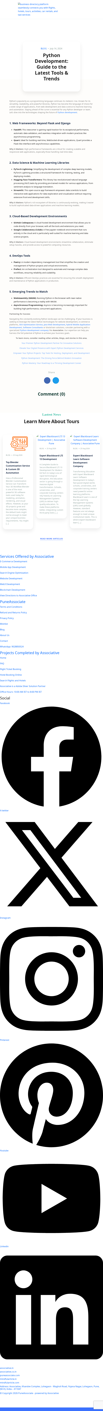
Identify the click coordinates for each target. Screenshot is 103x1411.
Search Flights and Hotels (13, 680)
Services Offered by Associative (27, 556)
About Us (4, 635)
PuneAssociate (12, 601)
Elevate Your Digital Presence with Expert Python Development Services (52, 348)
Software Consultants (33, 327)
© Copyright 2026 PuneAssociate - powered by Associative (29, 1393)
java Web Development (54, 324)
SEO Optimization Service (31, 324)
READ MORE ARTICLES (51, 538)
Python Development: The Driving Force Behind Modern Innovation (51, 358)
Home (3, 657)
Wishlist (4, 623)
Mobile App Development (13, 567)
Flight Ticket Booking (10, 669)
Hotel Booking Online (11, 674)
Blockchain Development (12, 589)
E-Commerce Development (13, 561)
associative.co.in (8, 1371)
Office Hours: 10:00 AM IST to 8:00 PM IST (21, 691)
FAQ (2, 663)
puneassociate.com (10, 1375)
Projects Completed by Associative (29, 652)
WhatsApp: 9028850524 (12, 646)
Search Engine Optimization (14, 572)
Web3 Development (10, 584)
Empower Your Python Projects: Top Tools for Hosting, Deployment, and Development (51, 353)
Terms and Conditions (11, 606)
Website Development (11, 578)
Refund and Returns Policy (13, 612)
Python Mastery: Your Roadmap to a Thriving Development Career (51, 363)
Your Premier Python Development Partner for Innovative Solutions (52, 343)
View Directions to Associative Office (18, 595)
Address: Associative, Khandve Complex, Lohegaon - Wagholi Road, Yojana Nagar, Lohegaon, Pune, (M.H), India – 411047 (49, 1387)
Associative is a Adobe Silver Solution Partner (23, 686)
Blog (2, 629)
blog (44, 48)
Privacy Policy (7, 618)
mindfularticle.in (8, 1378)
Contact (4, 640)
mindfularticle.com (9, 1382)
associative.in (7, 1368)
